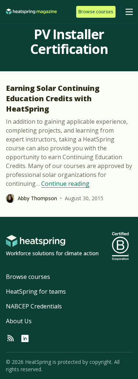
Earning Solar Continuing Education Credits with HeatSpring (52, 98)
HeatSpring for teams (36, 291)
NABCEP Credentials (34, 306)
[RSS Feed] (10, 338)
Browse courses (28, 277)
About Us (19, 321)
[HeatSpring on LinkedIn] (25, 338)
